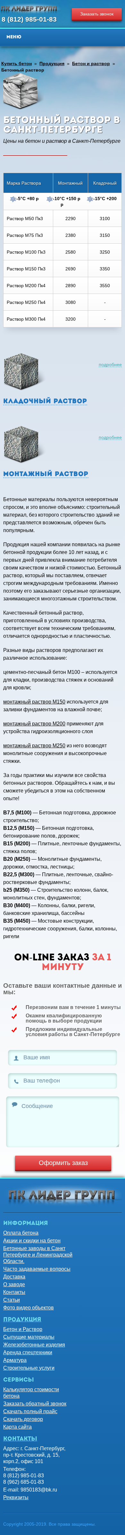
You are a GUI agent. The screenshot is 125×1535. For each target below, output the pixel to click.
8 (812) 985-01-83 (29, 19)
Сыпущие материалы (28, 1337)
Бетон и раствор (91, 63)
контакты (20, 1439)
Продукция (51, 63)
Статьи (11, 1300)
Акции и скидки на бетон (32, 1240)
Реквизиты (16, 1497)
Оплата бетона (20, 1233)
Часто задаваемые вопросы (37, 1269)
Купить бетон (16, 63)
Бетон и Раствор (22, 1329)
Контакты (14, 1292)
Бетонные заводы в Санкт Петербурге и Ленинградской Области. (37, 1255)
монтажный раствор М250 (34, 745)
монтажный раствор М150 (34, 701)
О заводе (14, 1284)
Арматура (15, 1360)
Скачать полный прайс (30, 1411)
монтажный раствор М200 (34, 723)
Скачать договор (23, 1419)
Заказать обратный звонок (34, 1403)
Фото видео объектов (28, 1307)
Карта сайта (17, 1427)
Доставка (14, 1276)
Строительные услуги (28, 1368)
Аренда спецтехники (27, 1352)
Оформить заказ (63, 1162)
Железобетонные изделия (34, 1344)
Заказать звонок (96, 13)
